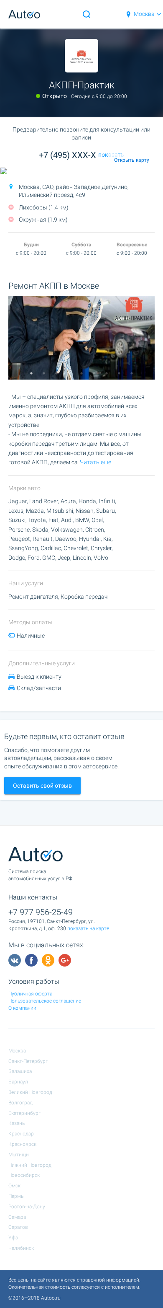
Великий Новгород (30, 1092)
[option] (81, 338)
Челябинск (21, 1248)
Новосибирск (24, 1175)
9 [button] (131, 373)
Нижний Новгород (29, 1165)
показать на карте (88, 928)
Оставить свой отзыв (42, 785)
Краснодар (21, 1134)
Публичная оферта (30, 994)
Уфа (13, 1238)
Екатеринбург (24, 1113)
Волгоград (20, 1103)
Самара (17, 1217)
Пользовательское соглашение (44, 1001)
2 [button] (44, 373)
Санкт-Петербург (28, 1061)
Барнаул (18, 1082)
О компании (22, 1008)
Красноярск (22, 1144)
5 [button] (81, 373)
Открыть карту (131, 160)
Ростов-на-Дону (26, 1207)
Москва (144, 13)
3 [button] (56, 373)
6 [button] (94, 373)
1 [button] (31, 373)
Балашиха (20, 1071)
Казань (16, 1123)
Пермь (15, 1196)
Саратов (18, 1227)
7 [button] (106, 373)
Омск (14, 1186)
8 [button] (119, 373)
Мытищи (18, 1155)
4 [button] (69, 373)
